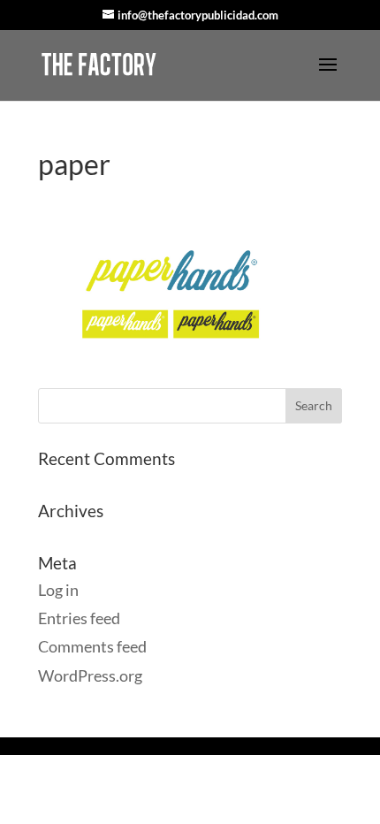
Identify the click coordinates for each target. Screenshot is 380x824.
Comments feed (92, 646)
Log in (58, 589)
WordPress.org (90, 675)
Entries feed (79, 618)
